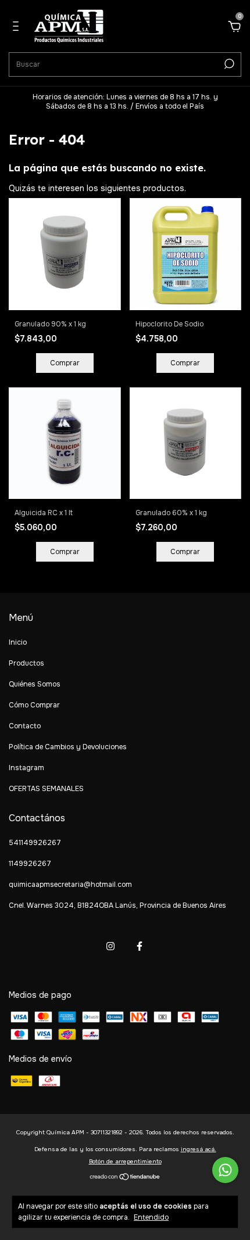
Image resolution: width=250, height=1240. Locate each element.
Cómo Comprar (34, 705)
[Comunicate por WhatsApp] (225, 1170)
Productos (26, 663)
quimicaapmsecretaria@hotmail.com (70, 884)
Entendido (151, 1217)
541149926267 (35, 842)
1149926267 (30, 863)
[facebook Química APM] (139, 946)
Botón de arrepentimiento (125, 1161)
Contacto (25, 726)
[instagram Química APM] (110, 946)
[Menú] (18, 28)
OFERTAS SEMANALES (46, 788)
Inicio (18, 642)
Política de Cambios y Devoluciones (68, 747)
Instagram (26, 767)
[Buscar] (228, 64)
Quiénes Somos (34, 684)
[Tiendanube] (125, 1178)
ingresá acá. (198, 1149)
